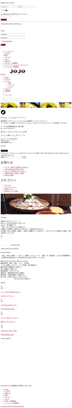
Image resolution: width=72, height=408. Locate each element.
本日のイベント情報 (11, 191)
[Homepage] (3, 74)
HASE (6, 77)
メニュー (7, 81)
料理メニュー (9, 189)
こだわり (7, 53)
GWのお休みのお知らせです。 (14, 169)
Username (4, 34)
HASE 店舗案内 (10, 401)
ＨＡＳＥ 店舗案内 (11, 63)
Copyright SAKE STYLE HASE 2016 (12, 406)
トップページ (9, 51)
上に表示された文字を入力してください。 (15, 14)
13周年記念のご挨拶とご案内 (14, 173)
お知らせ (7, 61)
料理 (6, 55)
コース (6, 59)
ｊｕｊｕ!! (7, 94)
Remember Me (7, 41)
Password (3, 38)
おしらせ (11, 155)
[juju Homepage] (17, 74)
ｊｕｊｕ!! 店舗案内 (11, 66)
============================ (16, 65)
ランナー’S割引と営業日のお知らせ (16, 167)
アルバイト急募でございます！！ (15, 171)
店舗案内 (7, 91)
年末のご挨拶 (9, 175)
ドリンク (7, 57)
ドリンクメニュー (10, 187)
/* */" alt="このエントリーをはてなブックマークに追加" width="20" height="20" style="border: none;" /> (36, 153)
